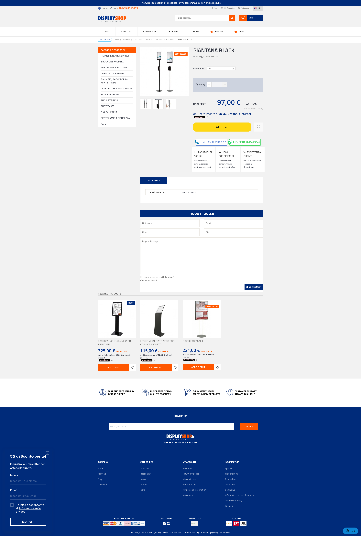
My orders (187, 468)
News (196, 31)
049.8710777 (190, 532)
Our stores (230, 484)
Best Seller (174, 31)
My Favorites (229, 8)
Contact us (149, 31)
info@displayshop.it (221, 532)
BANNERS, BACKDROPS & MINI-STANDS (114, 81)
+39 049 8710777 (212, 142)
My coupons (188, 495)
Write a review (212, 56)
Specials (229, 468)
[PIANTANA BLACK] (145, 104)
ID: (194, 56)
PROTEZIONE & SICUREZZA (115, 118)
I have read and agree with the (158, 277)
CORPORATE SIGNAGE (112, 73)
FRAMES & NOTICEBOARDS (115, 55)
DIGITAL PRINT (109, 112)
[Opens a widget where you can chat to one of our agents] (350, 531)
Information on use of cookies (239, 495)
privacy (170, 277)
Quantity (200, 84)
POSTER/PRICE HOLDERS (143, 39)
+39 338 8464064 (246, 142)
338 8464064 (204, 532)
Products (126, 39)
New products (231, 473)
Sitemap (229, 506)
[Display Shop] (117, 19)
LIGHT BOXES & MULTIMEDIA (116, 88)
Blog (241, 31)
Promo (219, 31)
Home (107, 31)
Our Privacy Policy (233, 500)
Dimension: (198, 68)
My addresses (189, 484)
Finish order (246, 8)
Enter (215, 8)
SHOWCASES (107, 106)
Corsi (103, 124)
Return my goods (191, 473)
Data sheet (154, 180)
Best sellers (230, 479)
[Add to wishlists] (132, 367)
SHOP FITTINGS (109, 100)
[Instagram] (168, 523)
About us (102, 473)
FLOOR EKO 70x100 (193, 341)
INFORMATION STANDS (165, 39)
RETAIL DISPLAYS (110, 94)
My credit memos (191, 479)
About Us (126, 31)
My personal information (194, 489)
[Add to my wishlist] (258, 127)
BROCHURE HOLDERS (112, 61)
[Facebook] (165, 523)
